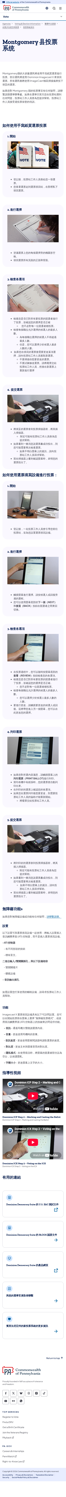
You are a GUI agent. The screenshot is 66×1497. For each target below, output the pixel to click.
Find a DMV (7, 1422)
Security (5, 1477)
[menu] (60, 8)
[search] (54, 8)
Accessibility (7, 1475)
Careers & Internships (13, 1451)
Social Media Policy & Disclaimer (25, 1477)
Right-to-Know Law (12, 1461)
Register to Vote (10, 1417)
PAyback (6, 1437)
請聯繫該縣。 (54, 916)
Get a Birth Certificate (13, 1427)
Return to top (53, 1358)
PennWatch (8, 1456)
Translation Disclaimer (44, 1475)
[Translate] (47, 8)
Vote (6, 16)
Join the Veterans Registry (15, 1432)
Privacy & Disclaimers (24, 1475)
